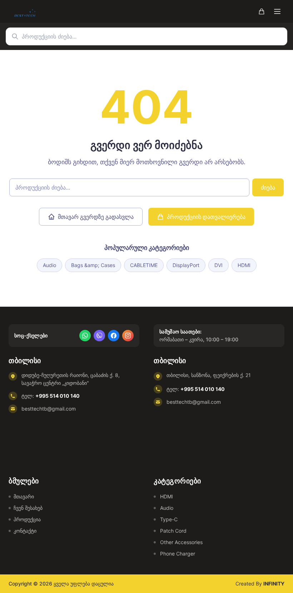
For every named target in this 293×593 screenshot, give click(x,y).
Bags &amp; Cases (93, 265)
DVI (218, 265)
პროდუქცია (27, 519)
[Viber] (99, 335)
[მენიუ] (277, 11)
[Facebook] (113, 335)
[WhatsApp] (85, 335)
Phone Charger (177, 554)
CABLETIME (144, 265)
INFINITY (273, 584)
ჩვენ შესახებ (28, 508)
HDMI (244, 265)
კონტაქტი (25, 531)
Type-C (169, 519)
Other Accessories (181, 542)
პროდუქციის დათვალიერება (206, 216)
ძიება (268, 187)
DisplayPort (186, 265)
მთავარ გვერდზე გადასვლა (96, 216)
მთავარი (24, 496)
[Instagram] (128, 335)
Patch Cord (173, 531)
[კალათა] (261, 11)
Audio (49, 265)
